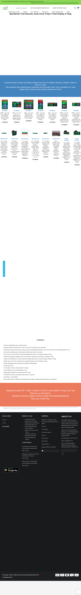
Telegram (62, 453)
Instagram (72, 450)
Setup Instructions (57, 12)
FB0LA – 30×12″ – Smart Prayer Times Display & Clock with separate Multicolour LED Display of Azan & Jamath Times (76, 117)
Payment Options (45, 444)
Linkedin (75, 450)
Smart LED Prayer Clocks (60, 8)
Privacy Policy (45, 438)
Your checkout (45, 429)
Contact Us (45, 12)
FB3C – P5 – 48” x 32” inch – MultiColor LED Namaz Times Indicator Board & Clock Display (16, 116)
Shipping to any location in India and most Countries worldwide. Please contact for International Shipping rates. (55, 3)
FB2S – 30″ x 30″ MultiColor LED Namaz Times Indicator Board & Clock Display (28, 115)
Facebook (62, 450)
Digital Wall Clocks (14, 12)
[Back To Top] (76, 589)
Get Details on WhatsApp (4, 269)
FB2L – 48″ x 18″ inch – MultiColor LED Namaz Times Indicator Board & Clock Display (52, 116)
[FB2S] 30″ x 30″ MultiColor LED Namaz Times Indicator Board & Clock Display (50, 421)
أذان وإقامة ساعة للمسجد (21, 8)
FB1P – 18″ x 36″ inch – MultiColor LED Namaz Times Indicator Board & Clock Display (40, 116)
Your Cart (44, 426)
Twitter (66, 450)
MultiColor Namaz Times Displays (40, 8)
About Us (4, 419)
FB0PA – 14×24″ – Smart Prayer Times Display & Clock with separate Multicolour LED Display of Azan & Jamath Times (64, 117)
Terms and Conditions (46, 432)
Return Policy (45, 441)
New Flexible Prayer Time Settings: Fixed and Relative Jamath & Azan (29, 447)
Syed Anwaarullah (27, 574)
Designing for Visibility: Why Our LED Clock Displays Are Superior (30, 454)
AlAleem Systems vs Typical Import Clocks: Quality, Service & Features (29, 462)
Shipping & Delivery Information (49, 447)
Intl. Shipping (34, 12)
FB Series (5, 110)
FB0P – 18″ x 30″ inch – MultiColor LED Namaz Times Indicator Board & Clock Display (4, 116)
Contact (4, 422)
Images (25, 12)
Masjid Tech (4, 138)
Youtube (69, 450)
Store (68, 12)
